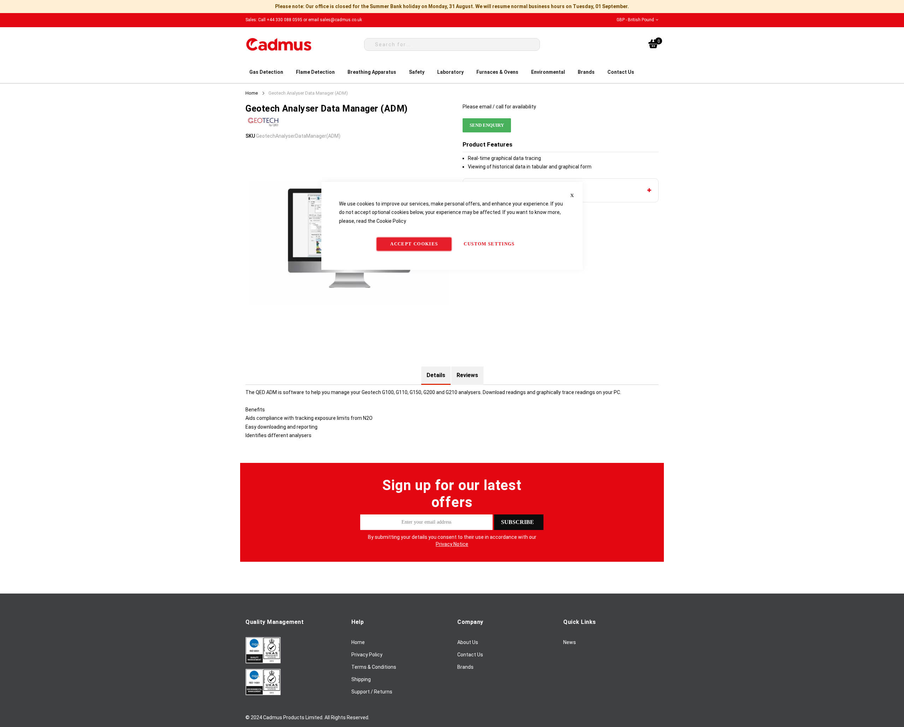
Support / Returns (371, 692)
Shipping (361, 679)
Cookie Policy (391, 221)
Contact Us (470, 654)
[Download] (263, 662)
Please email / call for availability (499, 106)
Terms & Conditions (373, 667)
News (569, 642)
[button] (638, 20)
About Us (467, 642)
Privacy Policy (366, 654)
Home (251, 93)
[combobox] (452, 44)
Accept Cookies (414, 243)
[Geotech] (263, 127)
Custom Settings (489, 243)
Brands (465, 667)
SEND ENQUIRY (487, 125)
